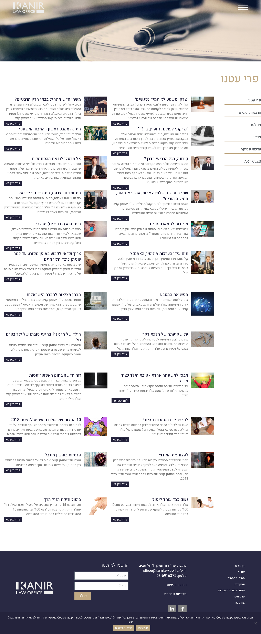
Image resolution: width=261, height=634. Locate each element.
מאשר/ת (143, 628)
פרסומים (239, 596)
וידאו (257, 137)
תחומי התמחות (236, 578)
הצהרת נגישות (176, 585)
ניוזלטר (255, 125)
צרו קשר (240, 603)
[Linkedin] (172, 609)
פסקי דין (239, 584)
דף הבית (240, 566)
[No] (256, 623)
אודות (241, 572)
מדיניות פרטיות (175, 594)
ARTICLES (252, 161)
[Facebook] (182, 609)
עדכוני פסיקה (251, 149)
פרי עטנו (254, 100)
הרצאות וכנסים (250, 112)
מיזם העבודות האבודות (231, 590)
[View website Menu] (243, 7)
